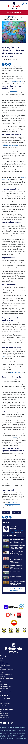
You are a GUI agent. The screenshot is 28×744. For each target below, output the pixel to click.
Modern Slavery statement (6, 674)
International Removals (5, 686)
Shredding (2, 719)
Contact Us (2, 662)
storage (15, 437)
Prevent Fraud (3, 676)
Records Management (5, 717)
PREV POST (6, 512)
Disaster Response (4, 715)
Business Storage (4, 713)
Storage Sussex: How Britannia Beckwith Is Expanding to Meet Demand (16, 559)
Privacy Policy (3, 667)
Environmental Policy (5, 671)
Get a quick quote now (13, 12)
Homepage (7, 16)
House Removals (3, 684)
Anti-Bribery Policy (4, 672)
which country (13, 91)
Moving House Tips (4, 701)
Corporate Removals (4, 711)
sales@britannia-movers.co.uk (12, 504)
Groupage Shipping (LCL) (5, 691)
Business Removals (4, 688)
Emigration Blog (3, 705)
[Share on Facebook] (3, 64)
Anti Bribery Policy (19, 738)
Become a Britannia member (6, 678)
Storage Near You (4, 690)
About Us (2, 658)
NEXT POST (16, 512)
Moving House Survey (5, 698)
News (12, 16)
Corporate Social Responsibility (7, 669)
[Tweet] (6, 64)
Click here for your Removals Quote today (14, 589)
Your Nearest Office (4, 663)
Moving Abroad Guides (5, 703)
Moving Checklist (4, 700)
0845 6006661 (12, 502)
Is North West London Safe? (15, 576)
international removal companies (10, 145)
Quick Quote (12, 505)
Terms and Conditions (5, 665)
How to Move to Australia (15, 571)
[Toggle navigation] (3, 3)
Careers (1, 660)
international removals (16, 81)
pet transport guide (15, 372)
